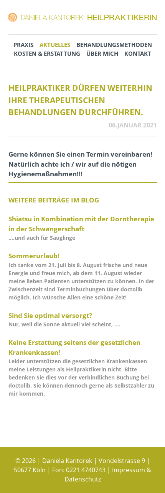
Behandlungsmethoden (114, 44)
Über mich (102, 53)
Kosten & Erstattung (47, 53)
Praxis (23, 44)
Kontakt (137, 53)
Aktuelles (55, 44)
